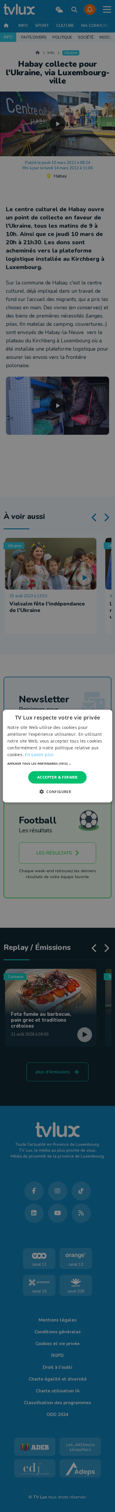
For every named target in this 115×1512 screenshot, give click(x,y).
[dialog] (57, 755)
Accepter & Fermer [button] (57, 777)
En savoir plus (39, 754)
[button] (57, 763)
